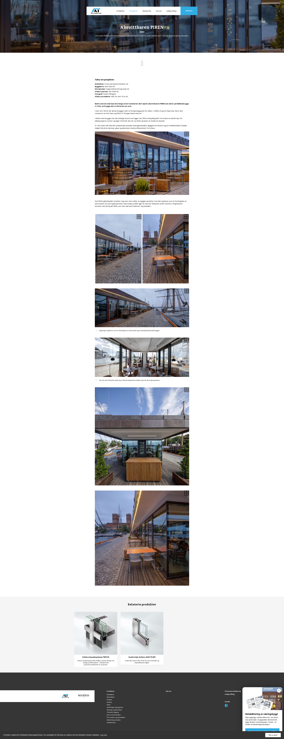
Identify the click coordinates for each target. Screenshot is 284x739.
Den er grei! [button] (273, 735)
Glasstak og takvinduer (114, 710)
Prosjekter (133, 11)
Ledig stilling (171, 11)
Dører (109, 705)
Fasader (109, 700)
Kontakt (188, 11)
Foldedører (110, 694)
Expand (186, 134)
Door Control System (114, 715)
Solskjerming (111, 722)
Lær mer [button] (103, 735)
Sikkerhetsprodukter (114, 720)
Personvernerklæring (233, 691)
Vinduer (109, 702)
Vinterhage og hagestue (115, 707)
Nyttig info (147, 11)
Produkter (120, 11)
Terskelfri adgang (113, 712)
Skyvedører (111, 697)
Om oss (159, 11)
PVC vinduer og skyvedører (116, 717)
